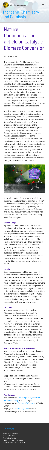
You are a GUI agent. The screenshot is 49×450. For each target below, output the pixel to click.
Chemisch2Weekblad (26, 403)
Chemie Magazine (21, 408)
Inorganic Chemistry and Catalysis (21, 14)
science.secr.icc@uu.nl (16, 442)
